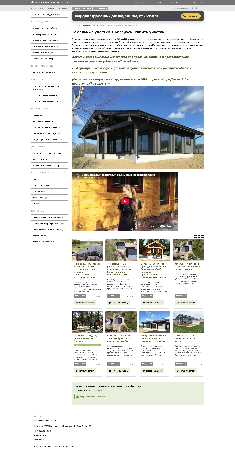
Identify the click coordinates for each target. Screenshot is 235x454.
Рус (194, 2)
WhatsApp (52, 8)
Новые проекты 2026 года (45, 34)
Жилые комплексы (42, 159)
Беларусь (37, 179)
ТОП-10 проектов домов (45, 14)
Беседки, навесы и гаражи (45, 58)
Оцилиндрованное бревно (46, 127)
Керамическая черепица (45, 133)
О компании (139, 2)
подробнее (80, 295)
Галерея (158, 2)
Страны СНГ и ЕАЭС (42, 185)
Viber (59, 8)
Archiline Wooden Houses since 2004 (53, 2)
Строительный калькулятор (46, 101)
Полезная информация (45, 241)
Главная (75, 25)
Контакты (175, 2)
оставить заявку (86, 302)
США (35, 203)
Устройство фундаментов (46, 95)
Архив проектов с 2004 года (47, 229)
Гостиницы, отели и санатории (48, 153)
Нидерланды (39, 197)
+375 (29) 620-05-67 (97, 391)
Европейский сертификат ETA (47, 223)
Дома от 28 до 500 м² (44, 28)
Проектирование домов (45, 72)
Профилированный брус (45, 121)
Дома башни (39, 235)
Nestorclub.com (69, 446)
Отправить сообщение (82, 8)
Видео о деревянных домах (47, 217)
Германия (38, 191)
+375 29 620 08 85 (40, 8)
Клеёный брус (40, 115)
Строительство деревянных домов (45, 88)
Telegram (65, 8)
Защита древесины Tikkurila (47, 139)
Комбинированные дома (45, 46)
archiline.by (39, 439)
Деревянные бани (42, 52)
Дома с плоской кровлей (45, 40)
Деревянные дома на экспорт (47, 165)
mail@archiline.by (41, 435)
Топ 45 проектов (100, 8)
